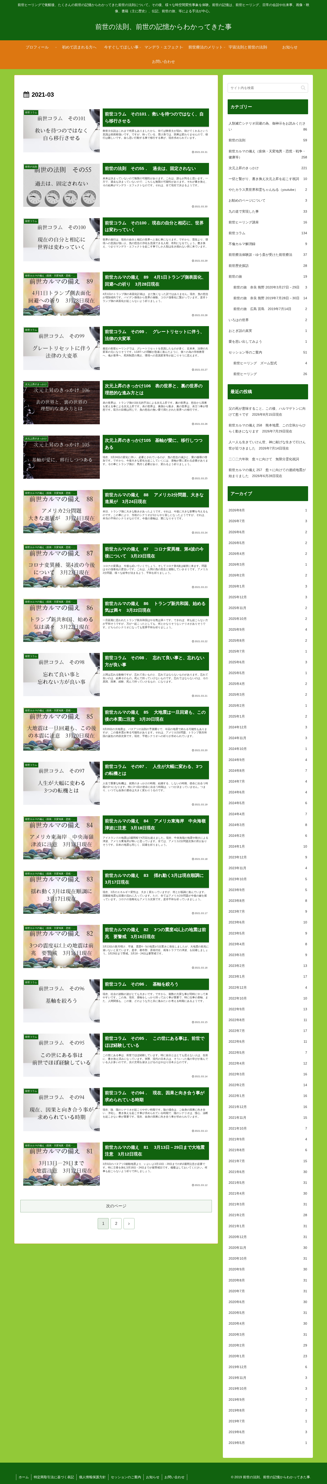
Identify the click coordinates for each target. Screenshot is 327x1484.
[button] (303, 87)
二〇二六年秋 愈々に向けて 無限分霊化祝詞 (264, 459)
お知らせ (152, 1477)
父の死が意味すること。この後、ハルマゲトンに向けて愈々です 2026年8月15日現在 (267, 411)
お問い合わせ (174, 1477)
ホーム (24, 1477)
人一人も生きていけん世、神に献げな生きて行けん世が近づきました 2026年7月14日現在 (267, 445)
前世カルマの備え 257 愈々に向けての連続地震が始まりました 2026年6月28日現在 (267, 473)
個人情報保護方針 (92, 1477)
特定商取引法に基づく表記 (54, 1477)
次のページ (116, 1206)
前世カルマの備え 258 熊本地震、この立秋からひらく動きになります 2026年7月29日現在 (267, 428)
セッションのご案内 (126, 1477)
